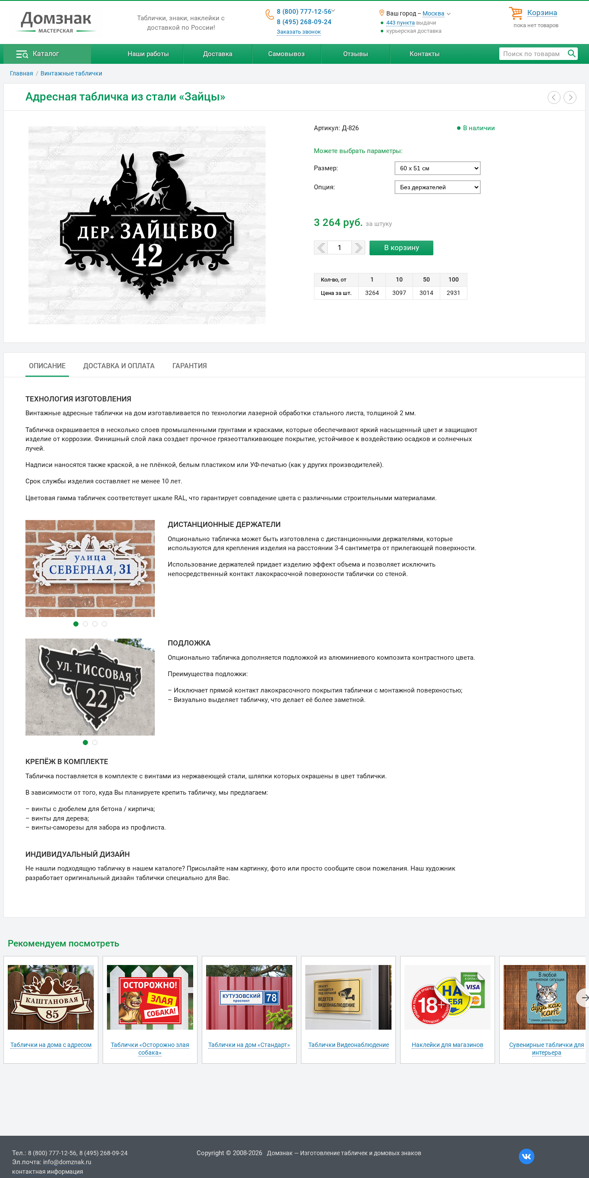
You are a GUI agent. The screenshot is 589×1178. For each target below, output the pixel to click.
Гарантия (189, 366)
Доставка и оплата (119, 366)
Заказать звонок (299, 31)
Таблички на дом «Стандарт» (249, 1044)
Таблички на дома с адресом (50, 1044)
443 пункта (400, 22)
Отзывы (355, 54)
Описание (47, 366)
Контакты (425, 54)
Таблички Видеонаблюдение (348, 1044)
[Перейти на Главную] (56, 22)
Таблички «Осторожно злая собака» (150, 1048)
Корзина (542, 13)
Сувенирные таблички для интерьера (546, 1048)
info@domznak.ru (67, 1162)
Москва (434, 13)
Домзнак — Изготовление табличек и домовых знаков (344, 1153)
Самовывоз (286, 54)
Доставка (217, 54)
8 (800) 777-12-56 (304, 12)
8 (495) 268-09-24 (304, 22)
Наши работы (148, 54)
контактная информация (47, 1171)
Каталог (46, 54)
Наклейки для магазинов (447, 1044)
